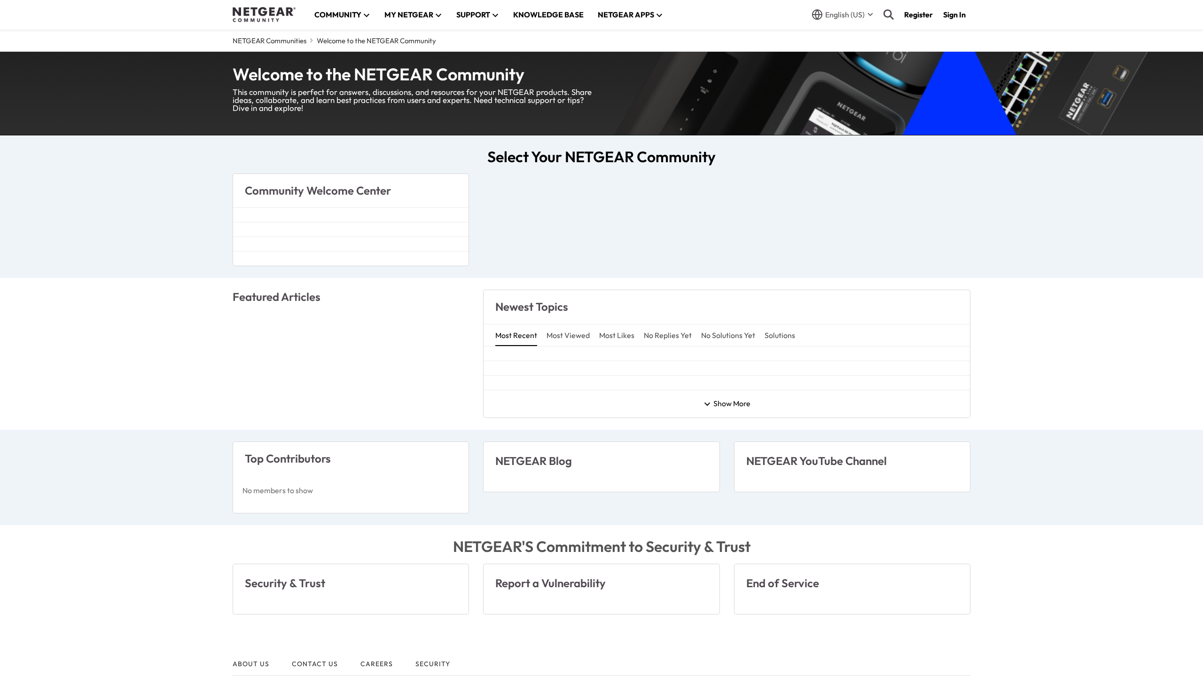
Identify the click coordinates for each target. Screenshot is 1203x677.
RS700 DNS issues (527, 501)
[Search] (888, 14)
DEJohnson (514, 586)
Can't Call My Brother (533, 444)
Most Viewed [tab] (568, 420)
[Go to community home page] (264, 14)
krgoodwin (513, 473)
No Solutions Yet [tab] (728, 420)
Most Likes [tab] (616, 420)
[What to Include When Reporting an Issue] (351, 573)
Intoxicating (515, 530)
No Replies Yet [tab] (668, 420)
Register (918, 14)
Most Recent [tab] (516, 420)
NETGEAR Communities (269, 40)
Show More (731, 616)
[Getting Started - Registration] (351, 447)
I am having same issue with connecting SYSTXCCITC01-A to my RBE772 (622, 558)
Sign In (954, 14)
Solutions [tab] (780, 420)
